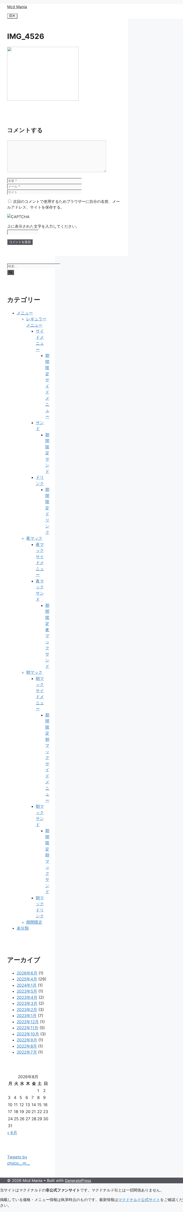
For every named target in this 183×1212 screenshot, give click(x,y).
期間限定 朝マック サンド (47, 861)
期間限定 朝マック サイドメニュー (47, 758)
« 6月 (12, 1132)
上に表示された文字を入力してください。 (43, 226)
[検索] (10, 272)
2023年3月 (27, 1003)
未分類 (23, 928)
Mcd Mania (17, 6)
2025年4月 (27, 979)
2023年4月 (27, 997)
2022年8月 (27, 1046)
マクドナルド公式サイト (139, 1199)
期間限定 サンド (47, 453)
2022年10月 (28, 1034)
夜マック (34, 538)
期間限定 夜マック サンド (47, 636)
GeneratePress (78, 1180)
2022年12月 (28, 1021)
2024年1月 (27, 985)
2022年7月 (27, 1052)
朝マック (34, 672)
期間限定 (34, 922)
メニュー (25, 313)
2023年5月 (27, 991)
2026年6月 (27, 973)
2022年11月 (27, 1027)
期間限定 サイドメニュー (47, 386)
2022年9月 (27, 1040)
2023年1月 (27, 1015)
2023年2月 (27, 1009)
